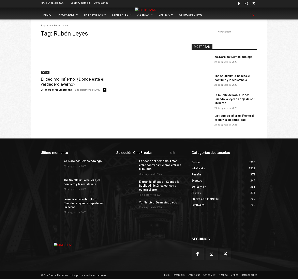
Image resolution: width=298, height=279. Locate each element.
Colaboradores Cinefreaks (56, 89)
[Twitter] (253, 3)
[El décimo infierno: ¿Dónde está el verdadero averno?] (73, 57)
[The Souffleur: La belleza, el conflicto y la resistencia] (201, 81)
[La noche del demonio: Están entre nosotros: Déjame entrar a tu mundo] (126, 166)
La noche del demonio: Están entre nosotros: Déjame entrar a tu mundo (160, 165)
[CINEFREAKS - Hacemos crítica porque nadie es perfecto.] (64, 245)
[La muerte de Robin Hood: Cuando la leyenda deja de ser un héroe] (201, 100)
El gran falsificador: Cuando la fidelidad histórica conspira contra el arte (159, 185)
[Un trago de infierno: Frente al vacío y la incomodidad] (201, 121)
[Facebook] (238, 3)
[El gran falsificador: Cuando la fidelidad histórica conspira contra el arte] (126, 187)
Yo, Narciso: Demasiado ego (233, 56)
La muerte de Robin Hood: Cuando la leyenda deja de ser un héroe (234, 99)
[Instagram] (246, 3)
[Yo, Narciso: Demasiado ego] (201, 62)
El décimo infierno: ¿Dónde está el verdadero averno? (72, 82)
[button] (252, 14)
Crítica (45, 72)
